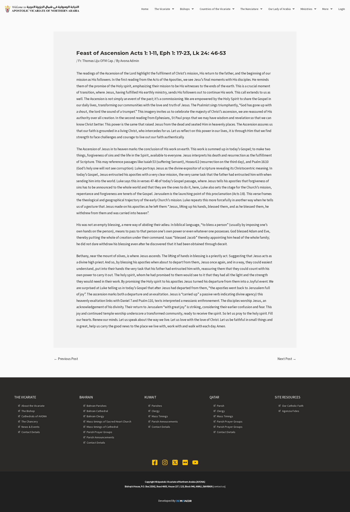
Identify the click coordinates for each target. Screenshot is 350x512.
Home (144, 9)
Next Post (286, 359)
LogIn (341, 9)
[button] (164, 8)
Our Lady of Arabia (279, 9)
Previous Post (66, 359)
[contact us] (219, 486)
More (325, 9)
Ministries (306, 9)
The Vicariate (162, 9)
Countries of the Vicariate (215, 9)
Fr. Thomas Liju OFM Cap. (96, 61)
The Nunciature (249, 9)
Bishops (185, 9)
